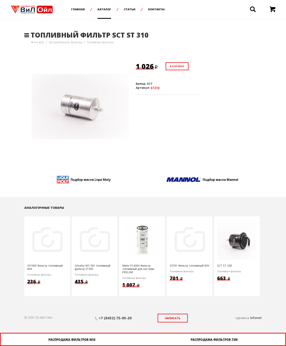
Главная (78, 9)
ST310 (155, 88)
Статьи (129, 9)
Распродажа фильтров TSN (214, 339)
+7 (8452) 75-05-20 (115, 318)
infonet (256, 318)
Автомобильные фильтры (65, 42)
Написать (172, 318)
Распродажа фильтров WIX (72, 339)
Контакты (156, 9)
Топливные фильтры (100, 42)
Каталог (104, 9)
